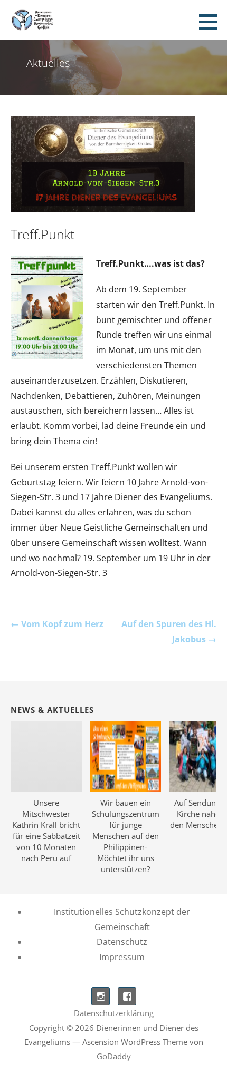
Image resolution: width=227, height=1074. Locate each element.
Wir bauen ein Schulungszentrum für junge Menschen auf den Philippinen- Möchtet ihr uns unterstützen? (125, 835)
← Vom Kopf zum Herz (57, 624)
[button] (211, 21)
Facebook (127, 996)
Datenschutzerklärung (114, 1013)
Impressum (122, 957)
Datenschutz (122, 942)
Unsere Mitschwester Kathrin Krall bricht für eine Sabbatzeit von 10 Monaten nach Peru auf (46, 830)
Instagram (100, 996)
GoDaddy (114, 1056)
